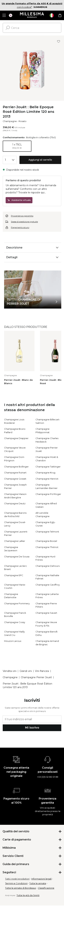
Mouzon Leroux (12, 641)
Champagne (10, 121)
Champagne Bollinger (16, 466)
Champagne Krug (45, 472)
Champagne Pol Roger (48, 494)
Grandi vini (26, 671)
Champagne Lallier (14, 541)
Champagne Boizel (46, 541)
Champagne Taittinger (48, 466)
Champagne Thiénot (46, 547)
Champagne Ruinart (15, 472)
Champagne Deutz (14, 503)
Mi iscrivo (32, 727)
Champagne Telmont (47, 531)
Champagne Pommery (17, 603)
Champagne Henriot (46, 478)
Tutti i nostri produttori (17, 878)
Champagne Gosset (15, 478)
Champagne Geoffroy (47, 584)
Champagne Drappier (16, 438)
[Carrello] (60, 15)
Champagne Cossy (14, 622)
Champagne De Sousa (16, 556)
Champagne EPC (13, 575)
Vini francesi (42, 671)
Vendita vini (9, 671)
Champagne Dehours (47, 566)
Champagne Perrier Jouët (36, 677)
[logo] (32, 15)
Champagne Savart (46, 612)
